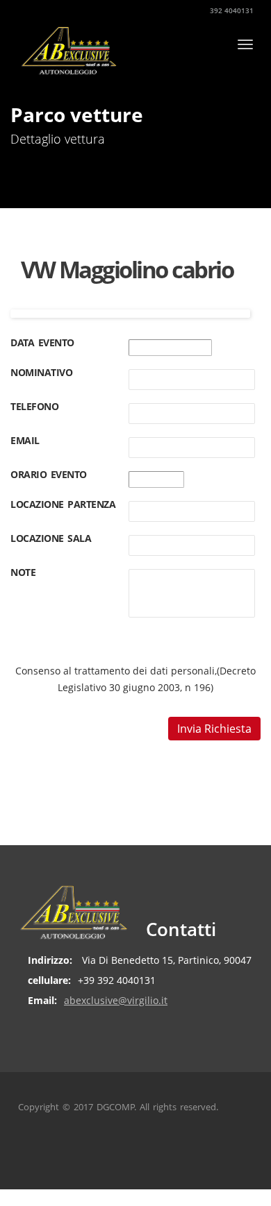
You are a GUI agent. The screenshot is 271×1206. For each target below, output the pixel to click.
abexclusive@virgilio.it (115, 1000)
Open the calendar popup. (223, 349)
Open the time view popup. (196, 481)
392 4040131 (231, 10)
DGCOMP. (116, 1107)
